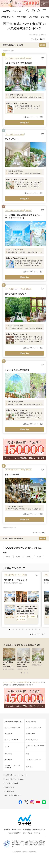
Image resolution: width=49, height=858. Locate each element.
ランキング (35, 682)
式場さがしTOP (8, 17)
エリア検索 (21, 17)
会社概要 (7, 830)
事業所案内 (27, 830)
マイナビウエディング (10, 682)
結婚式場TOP (24, 682)
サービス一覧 (16, 830)
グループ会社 (27, 833)
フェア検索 (33, 17)
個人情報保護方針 (15, 833)
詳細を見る (24, 122)
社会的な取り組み (39, 830)
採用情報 (37, 833)
